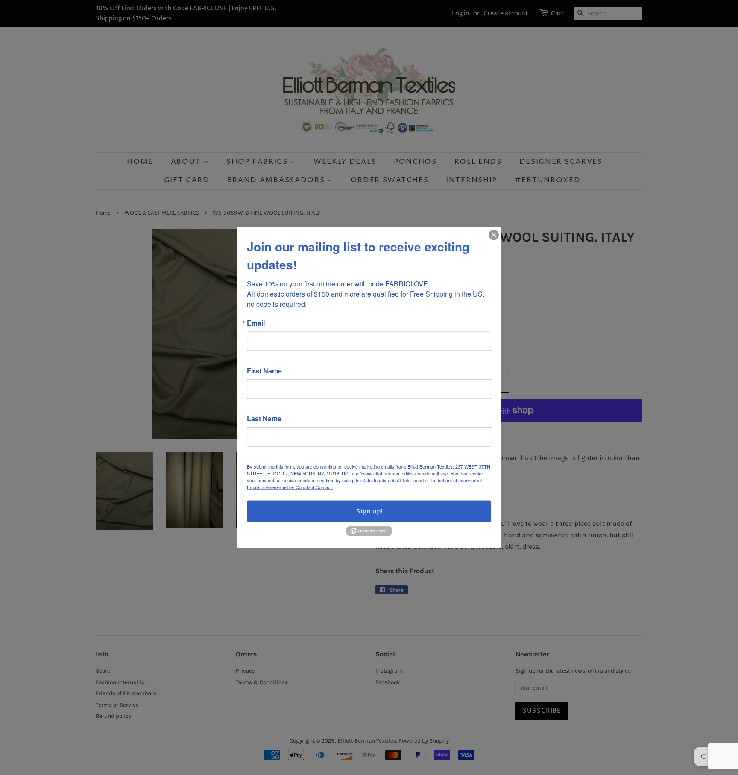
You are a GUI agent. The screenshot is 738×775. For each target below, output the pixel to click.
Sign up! (369, 511)
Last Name (264, 418)
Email (256, 323)
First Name (264, 370)
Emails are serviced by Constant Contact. (290, 487)
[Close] (494, 235)
